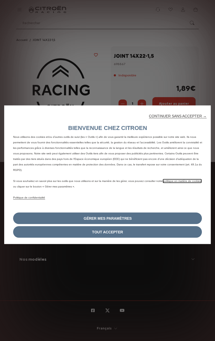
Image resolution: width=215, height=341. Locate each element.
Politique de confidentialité (29, 197)
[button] (178, 116)
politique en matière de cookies (182, 180)
